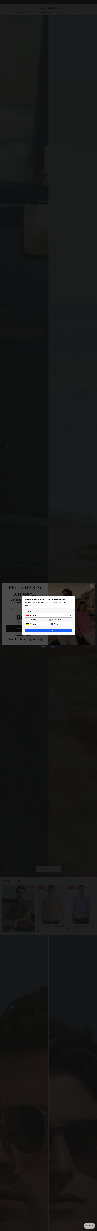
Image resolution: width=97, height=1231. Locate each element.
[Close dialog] (72, 598)
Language (33, 620)
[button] (48, 615)
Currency (57, 620)
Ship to (31, 611)
